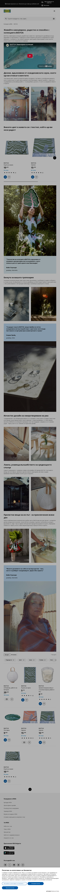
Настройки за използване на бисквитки (14, 883)
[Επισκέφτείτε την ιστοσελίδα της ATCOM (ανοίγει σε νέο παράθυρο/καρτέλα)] (52, 891)
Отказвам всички (35, 883)
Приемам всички (10, 887)
